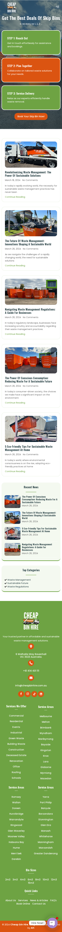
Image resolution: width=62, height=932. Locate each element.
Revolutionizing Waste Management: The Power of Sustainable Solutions (28, 173)
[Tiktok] (34, 694)
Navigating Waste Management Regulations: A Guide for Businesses (30, 311)
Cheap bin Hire (19, 924)
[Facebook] (21, 694)
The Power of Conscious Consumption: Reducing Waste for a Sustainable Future (28, 379)
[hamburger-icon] (57, 7)
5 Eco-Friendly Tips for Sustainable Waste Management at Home (29, 448)
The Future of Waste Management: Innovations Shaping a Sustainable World (28, 242)
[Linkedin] (41, 694)
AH (32, 927)
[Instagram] (28, 694)
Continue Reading (15, 196)
